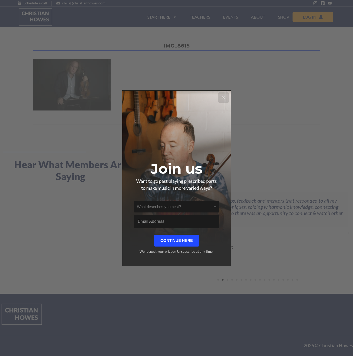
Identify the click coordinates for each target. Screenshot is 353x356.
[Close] (223, 97)
